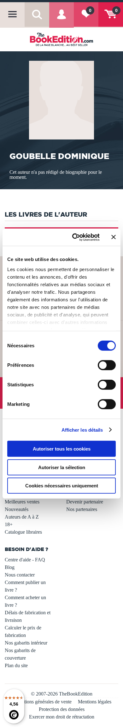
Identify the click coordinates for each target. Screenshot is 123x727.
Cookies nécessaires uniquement (61, 485)
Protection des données (62, 709)
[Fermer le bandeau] (113, 237)
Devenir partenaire (84, 501)
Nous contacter (20, 574)
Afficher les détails (82, 429)
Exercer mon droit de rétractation (61, 716)
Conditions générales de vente (42, 701)
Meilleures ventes (22, 501)
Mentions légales (94, 701)
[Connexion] (61, 19)
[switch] (107, 365)
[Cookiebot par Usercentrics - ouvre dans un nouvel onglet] (75, 237)
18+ (9, 524)
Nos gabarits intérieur (26, 642)
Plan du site (16, 665)
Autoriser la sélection (61, 467)
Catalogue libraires (23, 532)
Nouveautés (16, 509)
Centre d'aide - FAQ (25, 559)
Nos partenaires (81, 509)
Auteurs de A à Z (22, 517)
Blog (10, 567)
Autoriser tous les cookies (62, 449)
